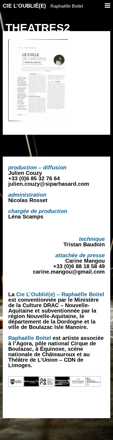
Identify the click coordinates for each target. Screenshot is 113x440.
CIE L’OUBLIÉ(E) (43, 6)
